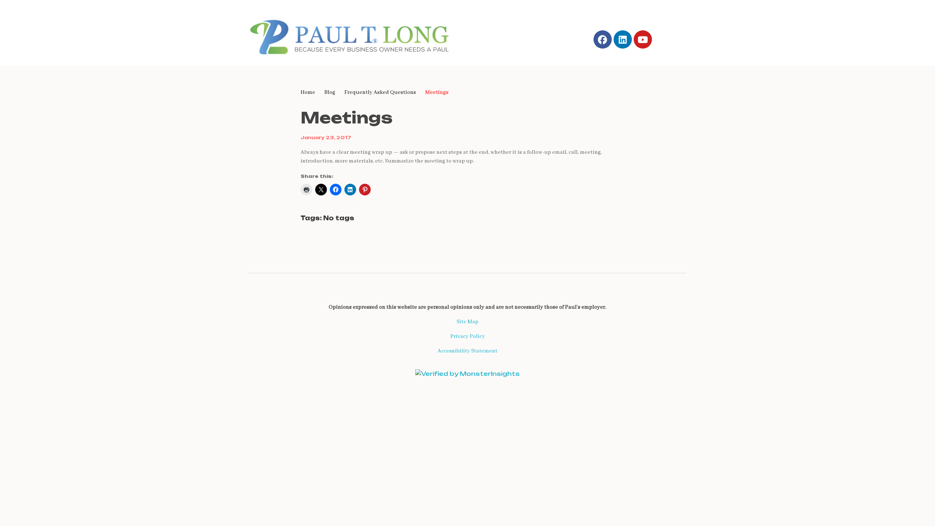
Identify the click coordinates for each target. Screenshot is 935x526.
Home (308, 92)
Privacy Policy (467, 336)
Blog (329, 92)
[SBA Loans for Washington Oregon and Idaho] (354, 35)
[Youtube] (643, 39)
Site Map (467, 322)
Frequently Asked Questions (380, 92)
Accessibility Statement (467, 351)
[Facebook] (603, 39)
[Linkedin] (623, 39)
